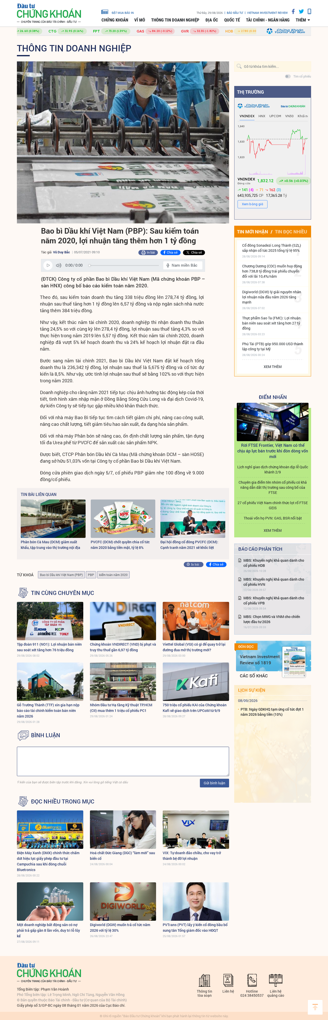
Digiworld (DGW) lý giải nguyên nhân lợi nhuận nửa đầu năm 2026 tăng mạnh (271, 297)
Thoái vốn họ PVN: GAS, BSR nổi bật (273, 518)
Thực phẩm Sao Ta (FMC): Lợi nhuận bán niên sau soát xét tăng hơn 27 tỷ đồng (271, 323)
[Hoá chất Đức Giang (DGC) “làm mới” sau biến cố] (123, 829)
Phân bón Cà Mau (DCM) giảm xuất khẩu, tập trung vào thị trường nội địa (50, 544)
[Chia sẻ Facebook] (291, 11)
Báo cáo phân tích (260, 549)
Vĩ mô (139, 20)
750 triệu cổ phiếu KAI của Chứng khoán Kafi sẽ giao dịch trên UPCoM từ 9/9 (195, 707)
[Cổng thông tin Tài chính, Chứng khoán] (49, 13)
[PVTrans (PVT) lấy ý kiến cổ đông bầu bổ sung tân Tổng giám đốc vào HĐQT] (196, 901)
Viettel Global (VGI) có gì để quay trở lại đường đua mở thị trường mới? (194, 647)
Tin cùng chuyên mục (62, 593)
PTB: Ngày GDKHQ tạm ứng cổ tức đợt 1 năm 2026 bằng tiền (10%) (272, 712)
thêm (301, 20)
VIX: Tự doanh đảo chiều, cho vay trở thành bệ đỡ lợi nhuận (192, 855)
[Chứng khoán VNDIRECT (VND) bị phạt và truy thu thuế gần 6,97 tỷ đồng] (123, 621)
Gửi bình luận (214, 782)
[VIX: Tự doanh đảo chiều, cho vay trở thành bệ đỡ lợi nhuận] (196, 829)
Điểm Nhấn (273, 397)
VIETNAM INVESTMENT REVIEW (267, 12)
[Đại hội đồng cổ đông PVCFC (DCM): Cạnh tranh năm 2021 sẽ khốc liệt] (192, 519)
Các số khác (254, 676)
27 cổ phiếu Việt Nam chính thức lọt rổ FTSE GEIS (273, 505)
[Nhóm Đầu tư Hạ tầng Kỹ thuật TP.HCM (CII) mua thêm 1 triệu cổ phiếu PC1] (123, 682)
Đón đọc (246, 647)
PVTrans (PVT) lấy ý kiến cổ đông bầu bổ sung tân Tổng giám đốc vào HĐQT (195, 927)
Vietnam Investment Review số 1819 (260, 660)
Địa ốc (212, 20)
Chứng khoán (114, 20)
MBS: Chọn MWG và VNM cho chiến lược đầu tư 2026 (271, 619)
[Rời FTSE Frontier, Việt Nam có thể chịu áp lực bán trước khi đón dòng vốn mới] (273, 422)
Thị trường (250, 92)
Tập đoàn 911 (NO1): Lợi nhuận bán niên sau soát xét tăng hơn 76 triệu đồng (49, 647)
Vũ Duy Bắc (61, 252)
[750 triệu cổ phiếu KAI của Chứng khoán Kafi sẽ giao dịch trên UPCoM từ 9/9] (196, 682)
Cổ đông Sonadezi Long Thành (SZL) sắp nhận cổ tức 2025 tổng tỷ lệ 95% (271, 248)
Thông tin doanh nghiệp (175, 20)
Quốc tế (232, 20)
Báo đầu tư (235, 12)
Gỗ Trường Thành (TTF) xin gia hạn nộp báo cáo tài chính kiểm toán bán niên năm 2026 (48, 710)
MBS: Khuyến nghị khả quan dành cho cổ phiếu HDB (273, 563)
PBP (91, 575)
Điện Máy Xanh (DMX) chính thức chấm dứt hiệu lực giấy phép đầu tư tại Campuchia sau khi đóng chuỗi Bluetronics (48, 861)
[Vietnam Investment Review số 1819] (293, 662)
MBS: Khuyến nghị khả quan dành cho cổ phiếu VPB (273, 600)
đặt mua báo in (123, 12)
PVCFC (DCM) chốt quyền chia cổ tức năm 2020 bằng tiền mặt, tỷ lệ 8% (120, 544)
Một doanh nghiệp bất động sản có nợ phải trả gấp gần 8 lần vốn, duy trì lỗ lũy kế (48, 930)
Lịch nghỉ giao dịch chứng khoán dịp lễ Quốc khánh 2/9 (272, 469)
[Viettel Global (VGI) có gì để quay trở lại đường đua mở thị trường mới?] (196, 621)
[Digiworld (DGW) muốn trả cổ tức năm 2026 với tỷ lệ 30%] (123, 901)
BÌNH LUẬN (45, 735)
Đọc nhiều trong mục (62, 801)
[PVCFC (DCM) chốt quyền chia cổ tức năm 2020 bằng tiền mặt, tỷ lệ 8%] (123, 519)
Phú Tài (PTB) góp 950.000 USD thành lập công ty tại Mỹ (272, 346)
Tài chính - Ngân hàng (268, 20)
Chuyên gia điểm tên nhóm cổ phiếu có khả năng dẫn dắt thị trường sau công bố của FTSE (273, 487)
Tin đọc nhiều (291, 232)
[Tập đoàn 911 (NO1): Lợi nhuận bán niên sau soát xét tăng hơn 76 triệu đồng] (50, 621)
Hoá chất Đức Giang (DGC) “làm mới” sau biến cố (122, 855)
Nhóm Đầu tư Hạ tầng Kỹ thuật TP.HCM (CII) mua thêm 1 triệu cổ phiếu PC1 (121, 707)
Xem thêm (273, 366)
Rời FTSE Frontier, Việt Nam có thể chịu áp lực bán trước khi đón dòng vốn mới (272, 450)
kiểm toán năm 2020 (113, 575)
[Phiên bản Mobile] (307, 11)
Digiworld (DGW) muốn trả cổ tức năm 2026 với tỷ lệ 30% (120, 927)
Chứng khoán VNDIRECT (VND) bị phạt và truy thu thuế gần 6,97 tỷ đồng (123, 647)
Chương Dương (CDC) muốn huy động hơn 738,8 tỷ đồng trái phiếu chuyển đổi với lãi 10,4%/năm (272, 271)
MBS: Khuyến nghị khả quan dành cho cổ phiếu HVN (273, 582)
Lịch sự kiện (251, 690)
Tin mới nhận (252, 232)
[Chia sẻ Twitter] (299, 11)
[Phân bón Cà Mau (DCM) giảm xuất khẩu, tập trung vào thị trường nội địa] (53, 519)
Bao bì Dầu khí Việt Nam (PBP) (61, 575)
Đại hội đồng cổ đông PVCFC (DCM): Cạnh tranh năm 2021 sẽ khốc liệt (189, 544)
